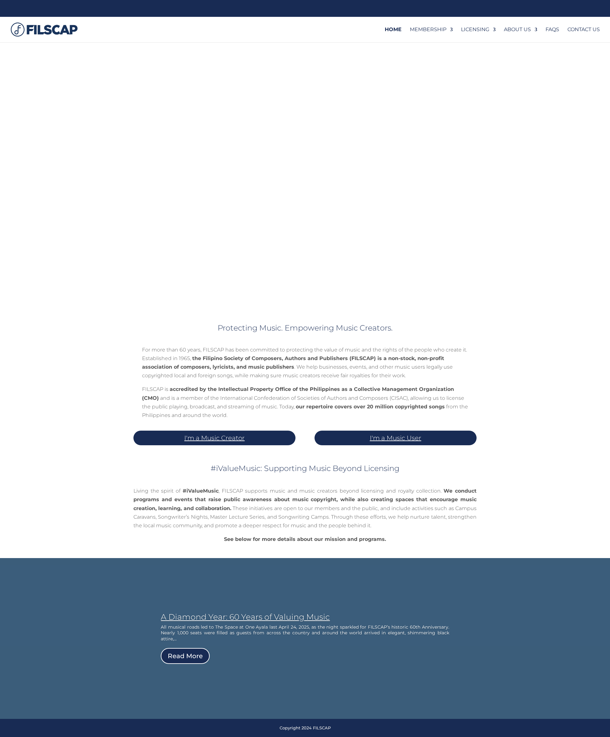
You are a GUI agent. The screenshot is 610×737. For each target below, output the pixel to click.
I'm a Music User (395, 438)
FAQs (552, 29)
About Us (517, 29)
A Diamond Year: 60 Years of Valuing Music (245, 617)
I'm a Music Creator (214, 438)
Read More (185, 656)
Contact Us (583, 29)
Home (393, 29)
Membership (428, 29)
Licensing (475, 29)
